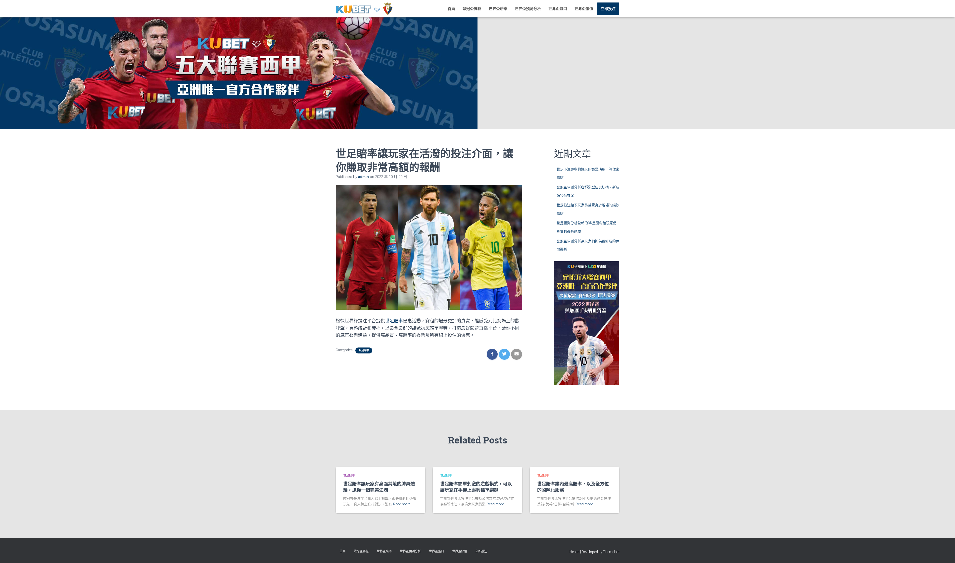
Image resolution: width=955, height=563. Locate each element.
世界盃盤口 (557, 8)
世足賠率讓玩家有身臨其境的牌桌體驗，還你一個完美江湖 (379, 487)
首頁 (451, 8)
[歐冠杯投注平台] (364, 8)
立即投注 (608, 8)
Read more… (403, 504)
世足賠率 (394, 320)
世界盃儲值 (583, 8)
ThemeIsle (611, 552)
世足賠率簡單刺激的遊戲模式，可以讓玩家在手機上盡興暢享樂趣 (476, 487)
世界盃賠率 (498, 8)
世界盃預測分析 (528, 8)
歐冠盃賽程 (472, 8)
